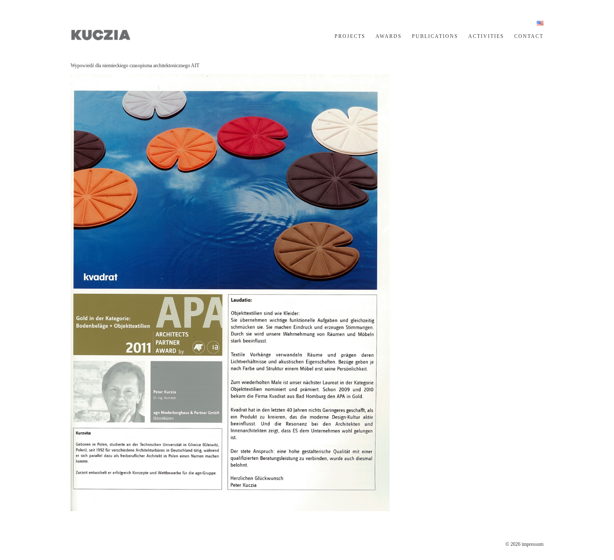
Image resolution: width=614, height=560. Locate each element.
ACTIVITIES (486, 36)
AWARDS (389, 36)
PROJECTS (350, 36)
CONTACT (528, 36)
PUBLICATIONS (435, 36)
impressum (532, 544)
